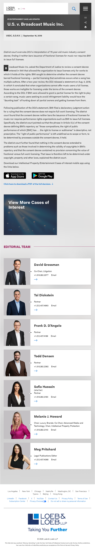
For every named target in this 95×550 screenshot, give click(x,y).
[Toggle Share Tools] (85, 22)
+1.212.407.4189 (41, 335)
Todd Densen (44, 356)
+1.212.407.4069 (41, 459)
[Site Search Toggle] (74, 8)
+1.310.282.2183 (41, 396)
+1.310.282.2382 (41, 366)
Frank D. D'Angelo (47, 325)
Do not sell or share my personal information (68, 501)
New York (26, 491)
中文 (23, 9)
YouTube (40, 498)
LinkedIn (10, 498)
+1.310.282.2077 (41, 274)
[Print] (85, 27)
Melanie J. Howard (48, 416)
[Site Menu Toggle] (85, 8)
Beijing (45, 494)
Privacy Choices (36, 501)
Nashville (49, 491)
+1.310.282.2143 (41, 429)
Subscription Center (17, 501)
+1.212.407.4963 (41, 305)
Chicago (37, 491)
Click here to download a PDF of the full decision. (27, 184)
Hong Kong (57, 494)
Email (53, 274)
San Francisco (81, 491)
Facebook (23, 498)
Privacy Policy (67, 498)
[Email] (85, 17)
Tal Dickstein (44, 295)
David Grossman (46, 264)
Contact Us (52, 498)
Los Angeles (12, 491)
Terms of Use (83, 498)
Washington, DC (64, 491)
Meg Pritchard (45, 449)
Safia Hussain (44, 386)
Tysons (35, 494)
